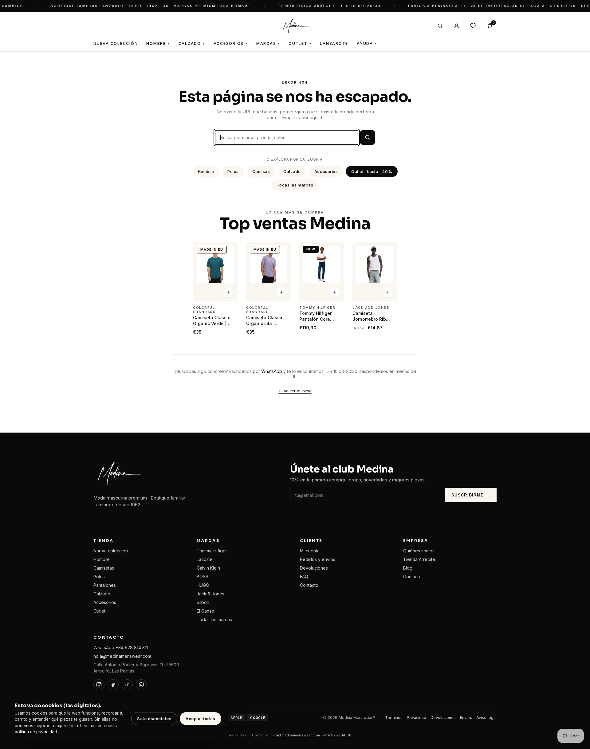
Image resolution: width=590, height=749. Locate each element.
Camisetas (103, 568)
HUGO (203, 585)
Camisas (261, 171)
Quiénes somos (419, 550)
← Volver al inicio (295, 390)
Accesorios (231, 43)
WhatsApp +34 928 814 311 (120, 647)
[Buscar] (440, 26)
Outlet (300, 43)
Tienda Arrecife (419, 559)
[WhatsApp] (141, 684)
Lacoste (205, 559)
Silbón (203, 602)
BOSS (202, 576)
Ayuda (367, 43)
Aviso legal (486, 717)
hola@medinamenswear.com (122, 656)
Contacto (309, 585)
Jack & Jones (210, 593)
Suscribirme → (470, 495)
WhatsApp (271, 371)
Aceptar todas (200, 718)
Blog (407, 568)
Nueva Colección (115, 43)
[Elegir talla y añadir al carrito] (228, 292)
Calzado (192, 43)
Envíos (466, 717)
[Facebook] (113, 684)
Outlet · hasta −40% (371, 171)
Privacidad (416, 717)
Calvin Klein (208, 568)
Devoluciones (314, 568)
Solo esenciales (154, 718)
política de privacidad (36, 731)
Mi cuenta (310, 550)
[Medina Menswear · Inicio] (295, 26)
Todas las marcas (295, 184)
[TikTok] (127, 684)
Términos (394, 717)
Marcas (268, 43)
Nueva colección (110, 550)
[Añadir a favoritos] (228, 249)
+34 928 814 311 (337, 735)
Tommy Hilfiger (212, 550)
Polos (233, 171)
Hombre (158, 43)
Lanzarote (334, 43)
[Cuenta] (456, 26)
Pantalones (104, 585)
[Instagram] (98, 684)
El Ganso (205, 611)
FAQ (304, 576)
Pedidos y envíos (317, 559)
